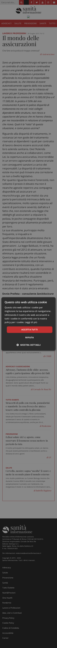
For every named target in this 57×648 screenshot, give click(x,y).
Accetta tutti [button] (29, 329)
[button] (28, 345)
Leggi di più (31, 322)
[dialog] (28, 324)
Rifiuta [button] (29, 337)
